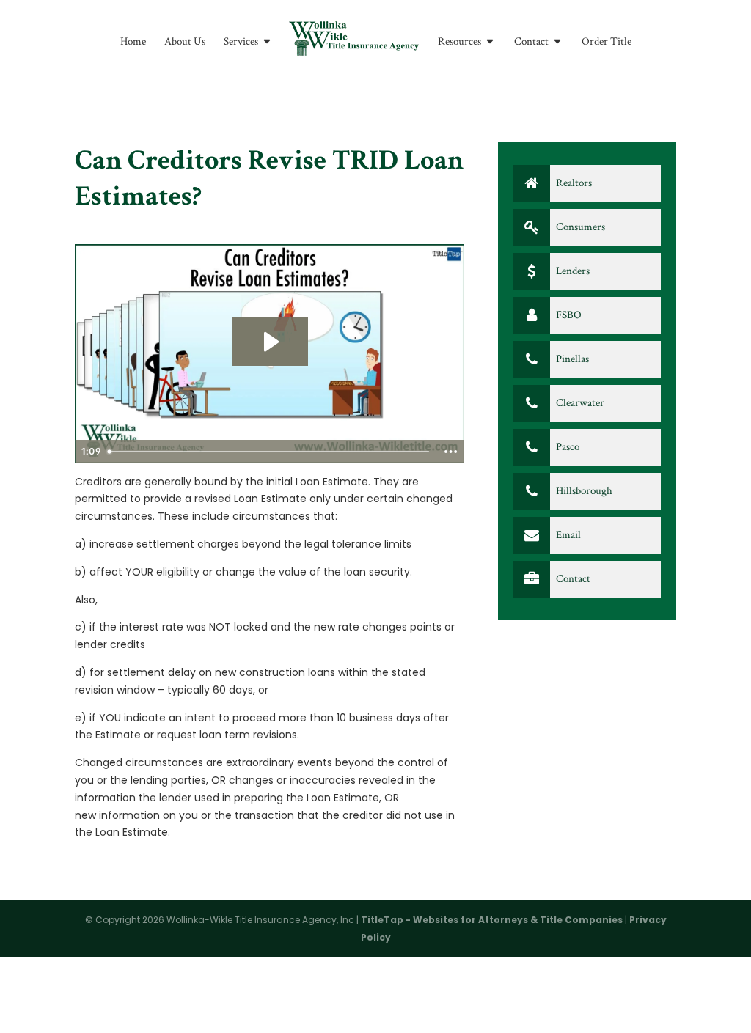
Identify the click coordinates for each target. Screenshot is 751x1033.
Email (567, 535)
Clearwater (579, 403)
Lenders (572, 271)
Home (133, 42)
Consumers (579, 227)
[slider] (269, 451)
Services (241, 42)
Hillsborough (583, 491)
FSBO (568, 315)
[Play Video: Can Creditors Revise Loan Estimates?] (270, 341)
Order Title (606, 42)
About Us (184, 42)
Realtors (573, 183)
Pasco (566, 447)
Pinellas (571, 359)
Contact (531, 42)
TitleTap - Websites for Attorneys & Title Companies (492, 919)
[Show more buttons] (451, 451)
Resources (459, 42)
